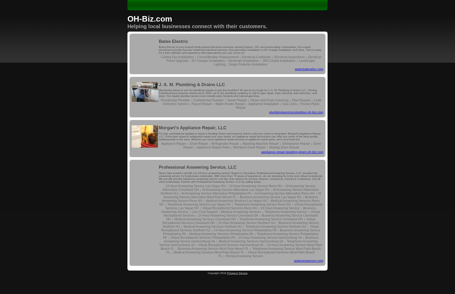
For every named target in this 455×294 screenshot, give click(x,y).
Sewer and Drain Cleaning (269, 100)
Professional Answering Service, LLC (197, 167)
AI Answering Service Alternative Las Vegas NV (235, 190)
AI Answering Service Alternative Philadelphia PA (216, 193)
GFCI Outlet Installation (279, 61)
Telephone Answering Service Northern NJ (275, 226)
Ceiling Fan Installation (177, 57)
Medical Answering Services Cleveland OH (205, 219)
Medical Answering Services (241, 212)
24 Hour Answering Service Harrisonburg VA (270, 238)
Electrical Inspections (289, 57)
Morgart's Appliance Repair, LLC (192, 127)
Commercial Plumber (209, 100)
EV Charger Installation (208, 61)
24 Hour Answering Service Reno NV (255, 186)
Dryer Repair (199, 144)
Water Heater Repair (230, 104)
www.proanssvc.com (308, 261)
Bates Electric (173, 41)
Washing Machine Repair (261, 144)
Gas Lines (290, 104)
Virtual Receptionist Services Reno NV (229, 208)
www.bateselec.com (309, 69)
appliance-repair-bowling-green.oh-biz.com (292, 152)
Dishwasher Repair (296, 144)
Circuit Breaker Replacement (218, 57)
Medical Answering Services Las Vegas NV (236, 201)
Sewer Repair (237, 100)
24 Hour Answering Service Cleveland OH (228, 215)
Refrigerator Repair (225, 144)
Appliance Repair (173, 144)
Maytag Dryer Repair (284, 147)
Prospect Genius (237, 273)
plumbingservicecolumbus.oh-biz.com (296, 112)
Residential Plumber (175, 100)
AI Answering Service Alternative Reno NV (285, 193)
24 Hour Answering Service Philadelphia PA (245, 230)
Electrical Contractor (256, 57)
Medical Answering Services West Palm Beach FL (209, 252)
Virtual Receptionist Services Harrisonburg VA (231, 245)
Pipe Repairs (301, 100)
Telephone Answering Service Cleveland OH (271, 219)
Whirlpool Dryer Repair (249, 147)
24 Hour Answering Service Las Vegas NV (196, 186)
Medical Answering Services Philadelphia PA (221, 234)
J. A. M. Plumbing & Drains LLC (192, 84)
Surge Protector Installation (248, 64)
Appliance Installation (263, 104)
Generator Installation (243, 61)
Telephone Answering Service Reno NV (262, 204)
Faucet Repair (202, 104)
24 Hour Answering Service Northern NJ (246, 223)
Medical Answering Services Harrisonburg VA (251, 241)
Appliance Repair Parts (213, 147)
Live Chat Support (204, 212)
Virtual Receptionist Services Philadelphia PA (202, 238)
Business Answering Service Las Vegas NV (270, 197)
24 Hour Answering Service (280, 208)
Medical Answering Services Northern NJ (213, 226)
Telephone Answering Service (286, 212)
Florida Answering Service (244, 256)
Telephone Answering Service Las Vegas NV (199, 204)
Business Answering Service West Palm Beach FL (213, 249)
